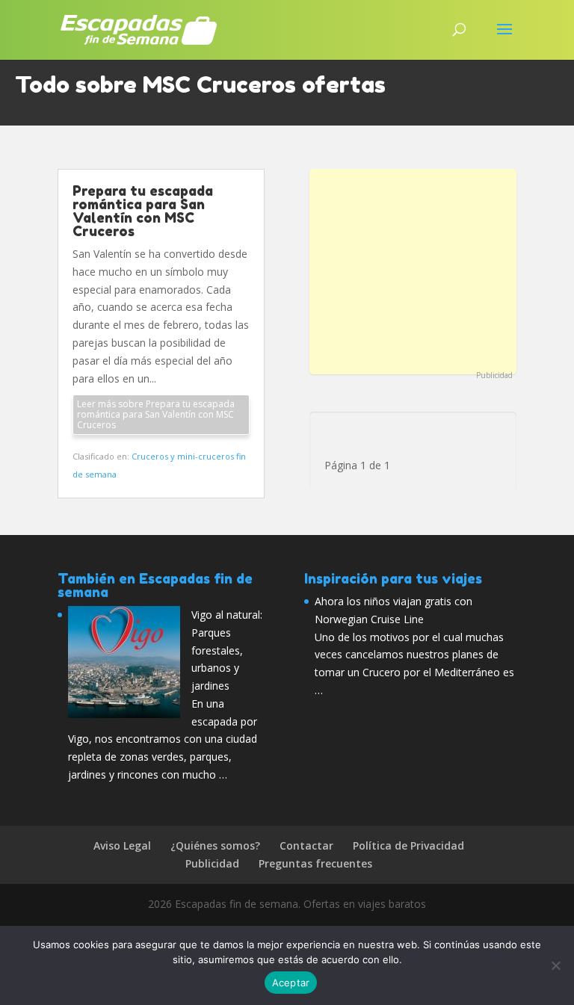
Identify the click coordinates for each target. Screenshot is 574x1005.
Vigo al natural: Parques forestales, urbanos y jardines (226, 650)
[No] (555, 965)
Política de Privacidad (408, 845)
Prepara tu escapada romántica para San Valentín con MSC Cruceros (142, 210)
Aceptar (291, 983)
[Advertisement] (412, 269)
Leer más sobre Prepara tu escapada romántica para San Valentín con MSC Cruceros (156, 414)
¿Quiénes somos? (215, 845)
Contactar (306, 845)
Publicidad (494, 375)
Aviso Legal (122, 845)
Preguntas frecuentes (315, 863)
